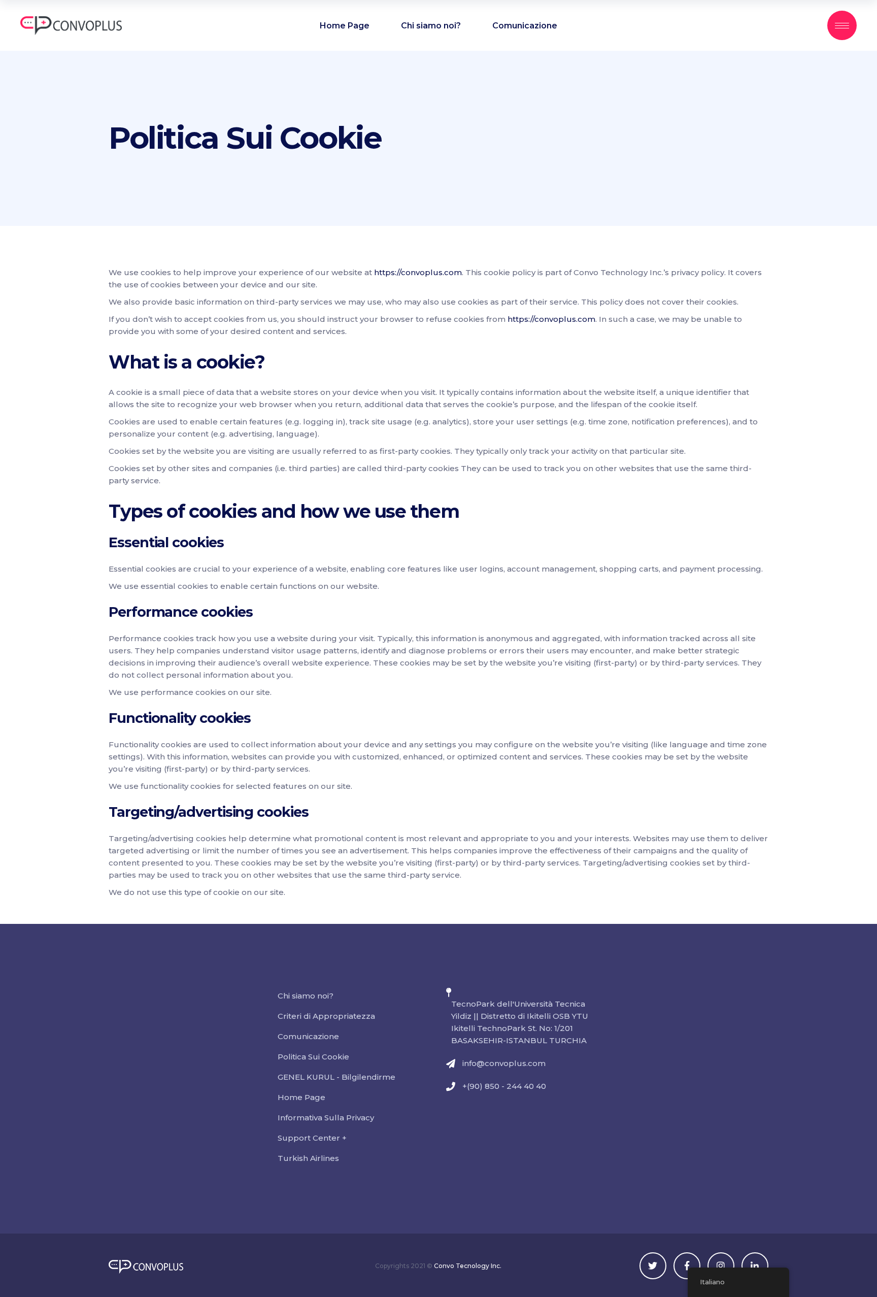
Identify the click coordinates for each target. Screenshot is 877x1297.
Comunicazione (308, 1036)
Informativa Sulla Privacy (326, 1117)
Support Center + (312, 1138)
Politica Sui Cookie (313, 1056)
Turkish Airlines (308, 1158)
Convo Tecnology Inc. (467, 1266)
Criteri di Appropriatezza (326, 1016)
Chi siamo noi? (305, 996)
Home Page (301, 1097)
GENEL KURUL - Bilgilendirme (336, 1077)
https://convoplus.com (418, 272)
